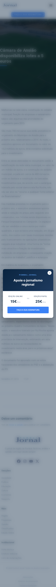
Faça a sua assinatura (28, 310)
